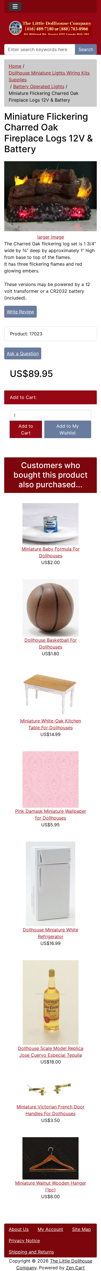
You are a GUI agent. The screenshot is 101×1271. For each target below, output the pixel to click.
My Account (50, 1229)
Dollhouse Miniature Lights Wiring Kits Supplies (49, 76)
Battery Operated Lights (38, 86)
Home (15, 66)
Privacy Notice (24, 1240)
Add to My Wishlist (67, 429)
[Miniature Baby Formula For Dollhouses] (50, 524)
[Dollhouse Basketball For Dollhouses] (50, 607)
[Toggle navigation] (15, 6)
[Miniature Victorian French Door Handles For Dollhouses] (50, 1090)
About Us (19, 1229)
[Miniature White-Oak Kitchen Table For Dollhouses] (50, 693)
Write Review (20, 312)
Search (86, 49)
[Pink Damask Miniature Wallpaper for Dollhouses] (50, 779)
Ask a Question (23, 353)
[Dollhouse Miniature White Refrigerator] (50, 883)
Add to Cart (26, 429)
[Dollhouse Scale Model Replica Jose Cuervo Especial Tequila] (51, 1002)
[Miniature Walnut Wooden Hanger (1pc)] (50, 1158)
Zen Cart (75, 1267)
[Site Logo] (50, 28)
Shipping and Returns (31, 1252)
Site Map (81, 1229)
